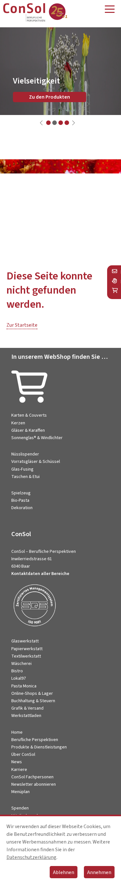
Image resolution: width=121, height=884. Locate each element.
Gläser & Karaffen (28, 430)
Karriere (19, 769)
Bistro (17, 671)
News (16, 762)
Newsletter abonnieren (33, 784)
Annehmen (99, 872)
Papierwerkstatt (27, 649)
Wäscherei (21, 663)
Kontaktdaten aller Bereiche (40, 573)
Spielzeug (21, 493)
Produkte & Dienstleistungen (39, 747)
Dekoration (22, 508)
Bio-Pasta (20, 500)
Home (17, 732)
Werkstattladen (26, 715)
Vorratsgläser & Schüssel (35, 461)
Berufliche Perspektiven (34, 740)
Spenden (20, 808)
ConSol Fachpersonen (32, 777)
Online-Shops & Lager (32, 693)
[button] (48, 122)
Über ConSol (23, 754)
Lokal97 (18, 678)
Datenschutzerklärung (31, 857)
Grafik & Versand (27, 708)
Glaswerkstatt (25, 641)
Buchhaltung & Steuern (33, 701)
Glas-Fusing (22, 469)
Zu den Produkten (49, 97)
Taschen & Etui (25, 476)
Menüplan (20, 792)
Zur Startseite (21, 325)
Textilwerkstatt (26, 656)
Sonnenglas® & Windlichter (37, 438)
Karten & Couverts (29, 415)
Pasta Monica (23, 686)
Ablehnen (63, 872)
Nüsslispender (25, 454)
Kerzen (18, 423)
